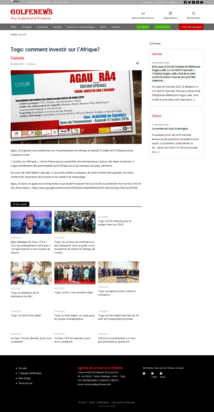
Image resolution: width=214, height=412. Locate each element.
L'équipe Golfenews (30, 373)
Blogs (173, 2)
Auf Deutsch (163, 26)
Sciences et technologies (81, 26)
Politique (27, 26)
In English (143, 26)
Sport (103, 26)
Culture (116, 26)
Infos (13, 26)
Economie (42, 26)
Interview (157, 53)
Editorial (156, 115)
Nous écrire (25, 383)
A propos (147, 2)
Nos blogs (25, 378)
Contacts (161, 2)
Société (57, 26)
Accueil (23, 368)
